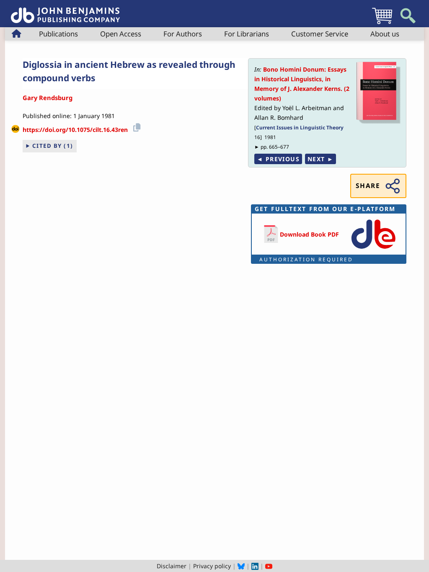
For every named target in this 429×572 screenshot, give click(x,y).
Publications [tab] (58, 34)
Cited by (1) (52, 145)
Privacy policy (212, 566)
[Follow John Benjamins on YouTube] (268, 566)
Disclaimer (171, 566)
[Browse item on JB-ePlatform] (373, 249)
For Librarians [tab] (246, 34)
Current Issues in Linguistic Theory (300, 127)
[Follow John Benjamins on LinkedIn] (254, 566)
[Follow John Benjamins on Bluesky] (241, 566)
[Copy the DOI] (135, 126)
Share (368, 185)
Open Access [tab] (120, 34)
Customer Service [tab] (319, 34)
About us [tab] (384, 34)
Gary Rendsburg (47, 97)
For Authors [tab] (182, 34)
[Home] (65, 11)
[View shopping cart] (382, 24)
